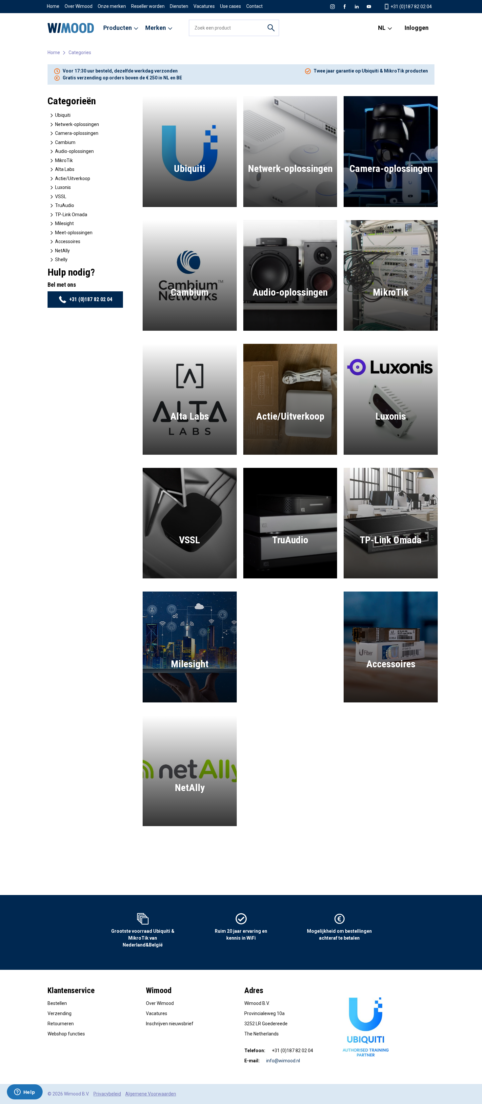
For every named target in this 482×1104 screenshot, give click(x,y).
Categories (80, 52)
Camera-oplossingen (76, 133)
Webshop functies (66, 1033)
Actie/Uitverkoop (72, 178)
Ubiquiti (62, 115)
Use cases (230, 6)
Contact (254, 6)
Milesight (64, 223)
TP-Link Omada (70, 214)
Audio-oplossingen (74, 151)
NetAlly (62, 250)
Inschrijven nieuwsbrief (169, 1023)
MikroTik (63, 160)
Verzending (59, 1013)
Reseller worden (148, 6)
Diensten (179, 6)
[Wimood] (71, 28)
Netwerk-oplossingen (76, 124)
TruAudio (64, 205)
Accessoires (67, 241)
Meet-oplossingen (73, 232)
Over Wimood (78, 6)
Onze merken (112, 6)
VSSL (60, 196)
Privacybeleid (107, 1093)
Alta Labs (64, 169)
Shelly (61, 259)
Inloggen (417, 27)
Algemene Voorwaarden (150, 1093)
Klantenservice (71, 990)
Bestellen (57, 1003)
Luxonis (62, 187)
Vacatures (204, 6)
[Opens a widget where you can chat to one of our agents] (25, 1092)
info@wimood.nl (283, 1060)
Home (53, 6)
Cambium (64, 142)
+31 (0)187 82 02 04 (90, 299)
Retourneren (61, 1023)
